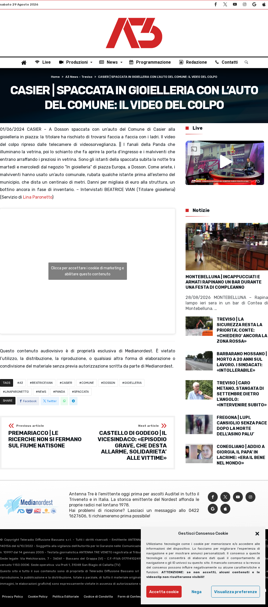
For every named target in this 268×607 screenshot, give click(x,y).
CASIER (67, 383)
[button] (257, 533)
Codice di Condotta (98, 596)
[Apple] (264, 4)
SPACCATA (81, 391)
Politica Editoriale (66, 596)
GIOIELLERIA (133, 383)
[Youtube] (235, 4)
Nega (197, 591)
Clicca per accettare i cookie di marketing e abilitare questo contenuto (87, 271)
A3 (21, 383)
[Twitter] (225, 4)
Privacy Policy (12, 596)
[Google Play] (254, 4)
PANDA (60, 391)
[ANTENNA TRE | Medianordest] (134, 17)
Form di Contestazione (135, 596)
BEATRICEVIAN (42, 383)
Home (55, 77)
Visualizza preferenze (235, 591)
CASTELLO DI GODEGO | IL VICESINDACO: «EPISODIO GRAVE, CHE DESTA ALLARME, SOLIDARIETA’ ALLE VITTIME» (132, 442)
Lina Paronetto (37, 197)
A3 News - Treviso (78, 77)
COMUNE (87, 383)
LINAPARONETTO (17, 391)
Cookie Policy (38, 596)
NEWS (42, 391)
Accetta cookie (164, 591)
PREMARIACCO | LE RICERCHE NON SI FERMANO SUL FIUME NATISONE (45, 436)
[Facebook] (215, 4)
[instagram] (244, 4)
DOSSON (109, 383)
